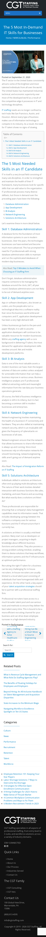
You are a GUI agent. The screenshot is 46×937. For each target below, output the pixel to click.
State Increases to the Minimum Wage (21, 703)
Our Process (13, 867)
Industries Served (15, 870)
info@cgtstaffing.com (14, 920)
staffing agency (19, 339)
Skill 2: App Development (18, 148)
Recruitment (9, 747)
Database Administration (17, 204)
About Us (11, 863)
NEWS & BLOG (19, 38)
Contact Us (12, 874)
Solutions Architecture (16, 218)
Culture (7, 730)
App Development (14, 207)
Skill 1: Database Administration (20, 145)
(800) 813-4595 (11, 914)
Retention (8, 753)
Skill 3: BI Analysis (15, 150)
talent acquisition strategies (22, 586)
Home (9, 38)
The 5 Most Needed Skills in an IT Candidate (23, 141)
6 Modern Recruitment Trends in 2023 (21, 803)
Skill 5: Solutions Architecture (19, 156)
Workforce (8, 764)
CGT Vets (11, 891)
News (6, 736)
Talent (6, 758)
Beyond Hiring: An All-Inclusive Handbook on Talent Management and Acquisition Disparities (23, 694)
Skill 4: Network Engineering (19, 153)
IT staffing (6, 110)
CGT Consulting (14, 888)
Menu (8, 13)
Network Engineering (15, 214)
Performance (34, 38)
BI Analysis (10, 211)
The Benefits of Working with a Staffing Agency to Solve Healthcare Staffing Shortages (13, 633)
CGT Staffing (32, 926)
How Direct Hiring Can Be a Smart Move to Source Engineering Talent (31, 633)
